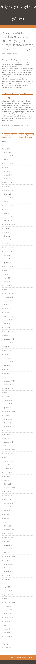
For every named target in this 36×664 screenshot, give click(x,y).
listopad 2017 (8, 484)
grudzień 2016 (8, 522)
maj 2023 (7, 278)
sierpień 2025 (8, 190)
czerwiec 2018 (8, 461)
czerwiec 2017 (8, 503)
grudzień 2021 (8, 331)
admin (16, 53)
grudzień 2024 (8, 217)
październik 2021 (9, 339)
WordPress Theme (17, 658)
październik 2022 (9, 293)
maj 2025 (7, 202)
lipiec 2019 (7, 423)
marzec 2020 (8, 400)
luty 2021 (7, 370)
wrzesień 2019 (8, 415)
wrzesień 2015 (8, 560)
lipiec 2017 (7, 499)
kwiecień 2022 (8, 316)
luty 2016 (7, 541)
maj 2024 (7, 244)
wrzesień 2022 (8, 297)
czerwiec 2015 (8, 572)
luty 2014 (7, 633)
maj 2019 (7, 431)
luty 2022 (7, 324)
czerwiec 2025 (8, 198)
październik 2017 (9, 488)
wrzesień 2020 (8, 385)
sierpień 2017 (8, 495)
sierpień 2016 (8, 537)
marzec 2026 (8, 167)
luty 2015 (7, 587)
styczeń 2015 (8, 591)
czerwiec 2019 (8, 427)
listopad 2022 (8, 289)
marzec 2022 (8, 320)
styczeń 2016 (8, 545)
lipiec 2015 (7, 568)
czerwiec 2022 (8, 308)
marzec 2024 (8, 251)
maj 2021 (7, 358)
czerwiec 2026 (8, 156)
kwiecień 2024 (8, 247)
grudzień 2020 (8, 377)
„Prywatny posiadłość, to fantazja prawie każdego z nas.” (10, 135)
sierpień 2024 (8, 232)
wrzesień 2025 (8, 186)
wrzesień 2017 (8, 492)
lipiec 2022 (7, 305)
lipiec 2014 (7, 614)
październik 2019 (9, 411)
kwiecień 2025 (8, 205)
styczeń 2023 (8, 286)
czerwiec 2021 (8, 354)
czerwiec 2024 (8, 240)
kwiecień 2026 (8, 163)
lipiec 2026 (7, 152)
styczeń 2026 (8, 175)
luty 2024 (7, 255)
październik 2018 (9, 450)
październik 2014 (9, 602)
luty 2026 (7, 171)
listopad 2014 (8, 598)
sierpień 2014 (8, 610)
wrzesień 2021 (8, 343)
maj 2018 (7, 465)
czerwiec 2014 (8, 617)
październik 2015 (9, 556)
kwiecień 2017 (8, 507)
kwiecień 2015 (8, 579)
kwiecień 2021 (8, 362)
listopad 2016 (8, 526)
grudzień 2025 (8, 179)
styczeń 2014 (8, 637)
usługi (5, 125)
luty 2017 (7, 514)
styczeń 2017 (8, 518)
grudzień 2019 (8, 408)
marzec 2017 (8, 511)
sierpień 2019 (8, 419)
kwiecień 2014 (8, 625)
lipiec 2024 (7, 236)
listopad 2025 (8, 183)
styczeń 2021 (8, 373)
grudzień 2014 (8, 595)
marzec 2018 (8, 473)
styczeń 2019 (8, 438)
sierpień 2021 (8, 347)
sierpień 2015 (8, 564)
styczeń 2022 (8, 328)
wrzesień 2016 (8, 534)
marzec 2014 (8, 629)
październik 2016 (9, 530)
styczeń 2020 (8, 404)
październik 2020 (9, 381)
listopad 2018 (8, 446)
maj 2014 (7, 621)
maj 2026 (7, 160)
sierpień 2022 (8, 301)
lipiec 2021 (7, 350)
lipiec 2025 (7, 194)
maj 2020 (7, 396)
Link (28, 125)
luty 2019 (7, 434)
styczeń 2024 (8, 259)
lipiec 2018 (7, 457)
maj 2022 (7, 312)
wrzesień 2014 (8, 606)
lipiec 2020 (7, 392)
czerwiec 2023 (8, 274)
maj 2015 (7, 576)
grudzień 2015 (8, 549)
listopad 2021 (8, 335)
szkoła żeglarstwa (15, 125)
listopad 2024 (8, 221)
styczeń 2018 (8, 480)
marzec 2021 (8, 366)
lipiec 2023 (7, 270)
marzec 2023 (8, 282)
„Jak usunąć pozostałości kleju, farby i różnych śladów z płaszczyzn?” (26, 135)
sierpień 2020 (8, 389)
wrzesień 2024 (8, 228)
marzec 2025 (8, 209)
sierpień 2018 (8, 453)
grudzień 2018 (8, 442)
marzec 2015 (8, 583)
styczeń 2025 (8, 213)
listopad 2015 (8, 553)
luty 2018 (7, 476)
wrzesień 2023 (8, 266)
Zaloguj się (7, 647)
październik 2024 (9, 225)
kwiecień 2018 (8, 469)
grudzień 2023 (8, 263)
